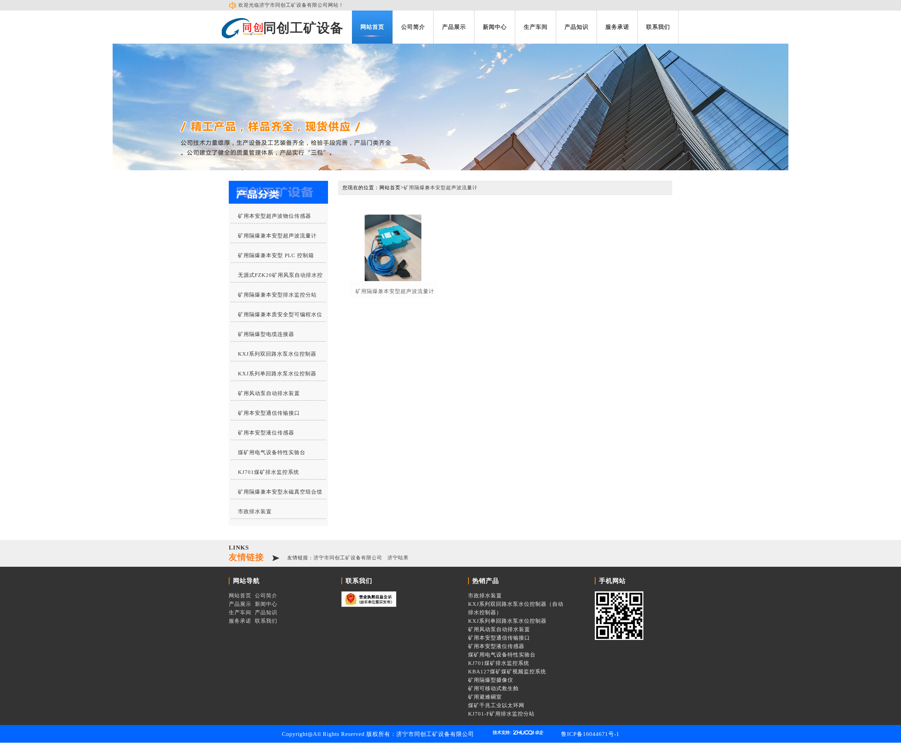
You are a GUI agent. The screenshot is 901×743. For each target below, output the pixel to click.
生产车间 (536, 27)
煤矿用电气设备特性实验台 (271, 452)
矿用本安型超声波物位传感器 (274, 216)
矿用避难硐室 (485, 697)
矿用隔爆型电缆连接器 (266, 334)
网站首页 (372, 27)
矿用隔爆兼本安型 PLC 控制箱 (276, 255)
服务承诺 (617, 27)
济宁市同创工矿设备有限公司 (348, 557)
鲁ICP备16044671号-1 (590, 734)
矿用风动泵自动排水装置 (269, 393)
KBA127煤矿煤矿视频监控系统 (507, 671)
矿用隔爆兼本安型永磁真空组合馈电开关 (276, 494)
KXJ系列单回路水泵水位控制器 (277, 373)
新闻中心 (495, 27)
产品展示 (454, 27)
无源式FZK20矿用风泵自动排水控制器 (277, 277)
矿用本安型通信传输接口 (269, 413)
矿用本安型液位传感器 (266, 433)
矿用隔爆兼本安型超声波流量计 (277, 236)
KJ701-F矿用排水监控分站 (501, 714)
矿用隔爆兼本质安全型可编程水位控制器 (276, 317)
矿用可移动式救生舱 (493, 688)
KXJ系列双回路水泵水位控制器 (277, 354)
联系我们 (658, 27)
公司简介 (413, 27)
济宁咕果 (398, 557)
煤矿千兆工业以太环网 (496, 705)
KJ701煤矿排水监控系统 (268, 472)
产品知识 (576, 27)
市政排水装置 (255, 511)
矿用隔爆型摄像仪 (490, 680)
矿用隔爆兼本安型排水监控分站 (277, 295)
